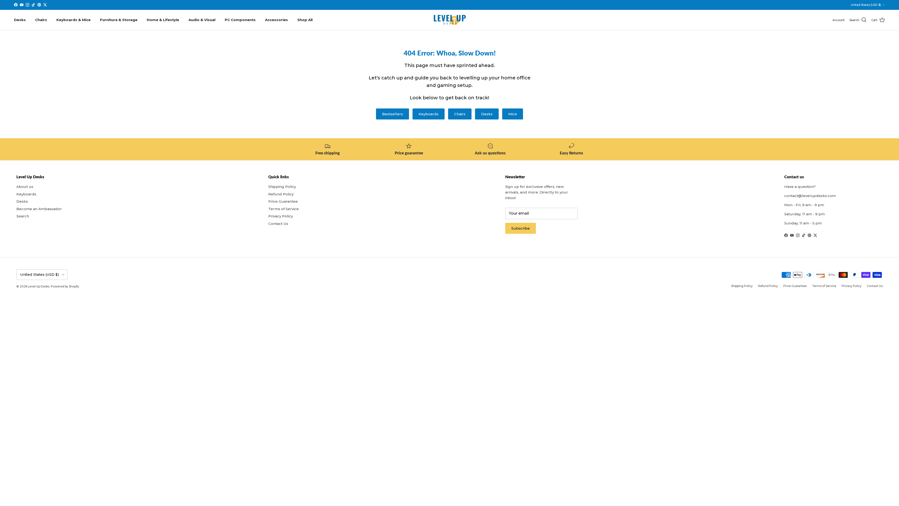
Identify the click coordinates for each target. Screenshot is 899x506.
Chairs (41, 20)
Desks (20, 20)
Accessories (276, 20)
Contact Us (278, 223)
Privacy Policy (280, 216)
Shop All (305, 20)
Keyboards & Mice (73, 20)
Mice (512, 114)
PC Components (240, 20)
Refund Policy (281, 194)
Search (22, 216)
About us (24, 186)
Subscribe (520, 228)
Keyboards (428, 114)
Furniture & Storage (118, 20)
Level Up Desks (38, 286)
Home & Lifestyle (163, 20)
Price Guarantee (283, 201)
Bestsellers (392, 114)
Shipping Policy (282, 186)
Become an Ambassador (39, 209)
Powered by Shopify (65, 286)
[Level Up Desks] (449, 20)
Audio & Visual (201, 20)
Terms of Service (283, 209)
